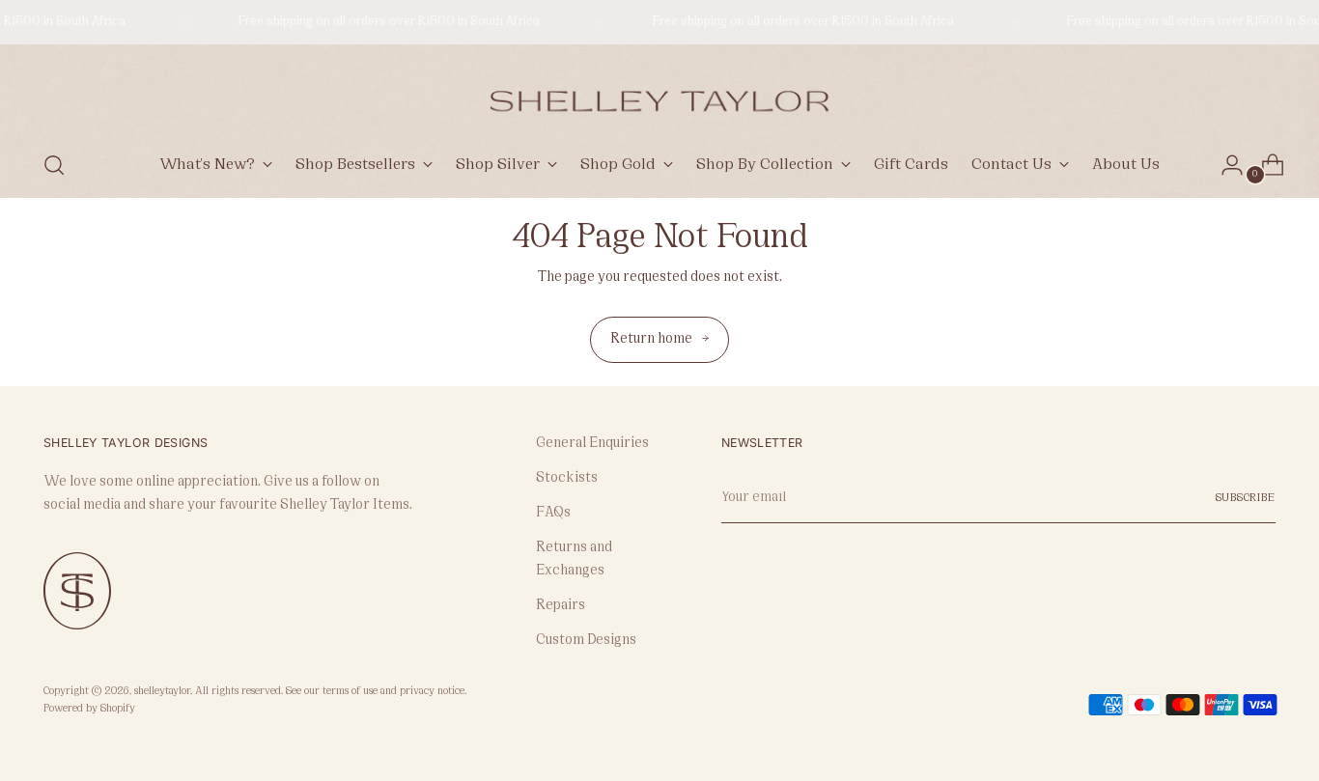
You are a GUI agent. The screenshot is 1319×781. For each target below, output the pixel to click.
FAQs (553, 513)
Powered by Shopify (89, 709)
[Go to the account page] (1224, 165)
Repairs (560, 606)
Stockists (567, 478)
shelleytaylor (162, 691)
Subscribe (1246, 498)
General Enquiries (592, 443)
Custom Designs (586, 640)
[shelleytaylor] (659, 94)
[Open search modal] (54, 165)
